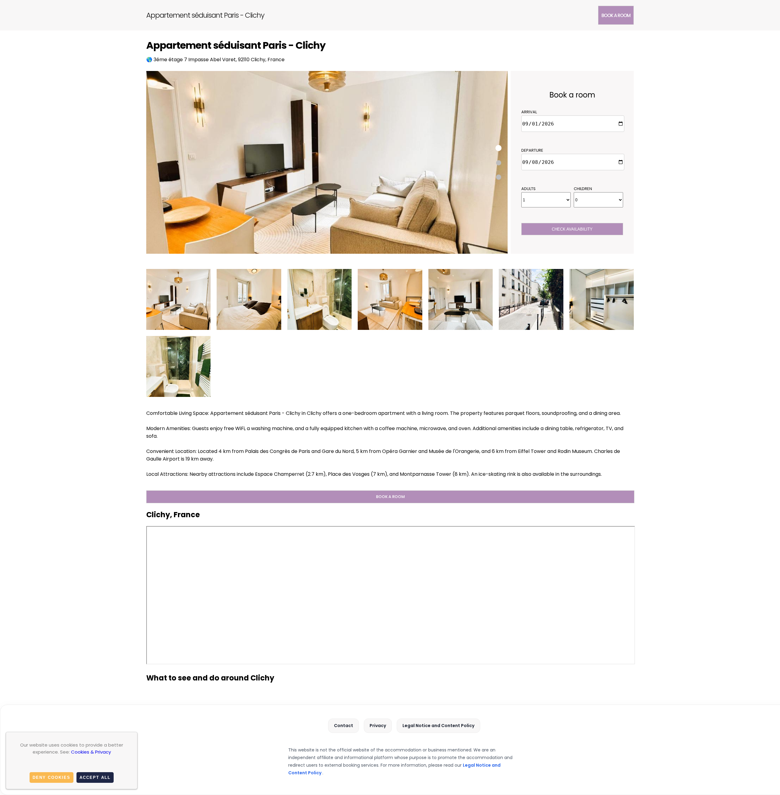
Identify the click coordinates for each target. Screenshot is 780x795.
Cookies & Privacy (91, 752)
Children (583, 189)
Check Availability (572, 229)
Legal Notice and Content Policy (438, 726)
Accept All (95, 777)
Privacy (378, 726)
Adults (528, 189)
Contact (343, 726)
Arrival (529, 112)
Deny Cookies (51, 777)
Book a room (615, 15)
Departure (532, 150)
